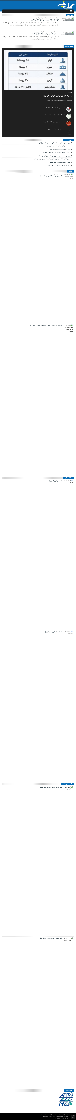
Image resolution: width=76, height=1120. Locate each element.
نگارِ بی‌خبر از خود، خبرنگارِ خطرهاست (51, 787)
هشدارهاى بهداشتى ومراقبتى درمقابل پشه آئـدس (54, 115)
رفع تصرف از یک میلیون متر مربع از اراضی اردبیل (45, 19)
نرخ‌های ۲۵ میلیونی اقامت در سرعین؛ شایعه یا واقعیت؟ (56, 153)
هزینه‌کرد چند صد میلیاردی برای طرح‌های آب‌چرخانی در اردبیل (54, 156)
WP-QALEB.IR (57, 1118)
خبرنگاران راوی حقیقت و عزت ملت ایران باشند (59, 166)
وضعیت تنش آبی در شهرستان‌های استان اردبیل (57, 95)
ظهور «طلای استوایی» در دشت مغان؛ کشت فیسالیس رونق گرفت (54, 143)
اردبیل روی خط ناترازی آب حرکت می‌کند (60, 149)
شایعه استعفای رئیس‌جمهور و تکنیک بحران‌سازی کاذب (53, 122)
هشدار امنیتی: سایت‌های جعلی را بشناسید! (55, 108)
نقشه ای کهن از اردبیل (55, 481)
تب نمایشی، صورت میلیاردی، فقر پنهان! (56, 129)
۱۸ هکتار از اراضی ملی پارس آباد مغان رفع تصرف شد (44, 33)
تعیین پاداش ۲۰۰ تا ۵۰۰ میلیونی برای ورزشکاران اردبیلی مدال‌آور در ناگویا (52, 159)
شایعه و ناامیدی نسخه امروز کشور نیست (60, 162)
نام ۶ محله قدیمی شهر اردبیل (53, 632)
